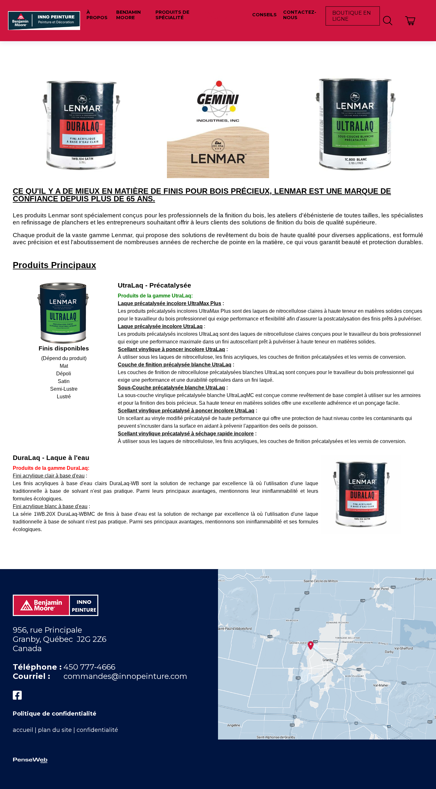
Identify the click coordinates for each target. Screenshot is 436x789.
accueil (23, 729)
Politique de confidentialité (54, 713)
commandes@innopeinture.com (125, 676)
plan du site (55, 729)
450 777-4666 (89, 667)
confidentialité (97, 729)
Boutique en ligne (351, 16)
